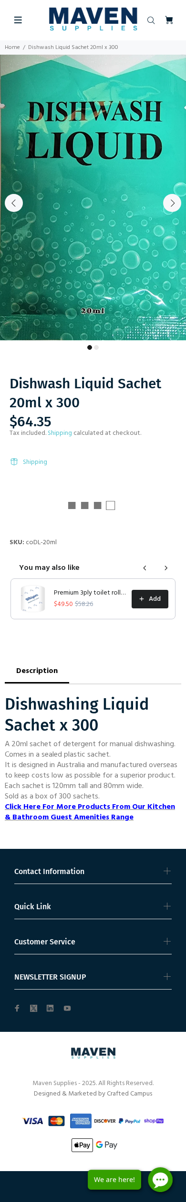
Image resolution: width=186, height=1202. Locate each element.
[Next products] (165, 568)
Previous (14, 203)
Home (12, 47)
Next (172, 203)
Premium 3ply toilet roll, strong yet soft (90, 593)
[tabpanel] (93, 197)
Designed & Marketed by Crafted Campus (93, 1093)
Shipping (60, 433)
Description (37, 671)
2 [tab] (96, 347)
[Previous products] (144, 568)
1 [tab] (89, 347)
